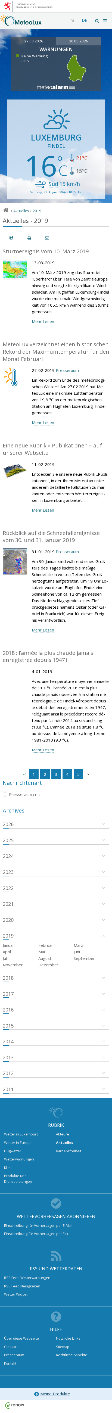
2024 (8, 856)
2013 (8, 1057)
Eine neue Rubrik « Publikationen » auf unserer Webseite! (52, 449)
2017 (8, 994)
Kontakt (10, 1363)
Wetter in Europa (18, 1142)
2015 (8, 1025)
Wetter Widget (15, 1294)
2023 (8, 872)
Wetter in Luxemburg (21, 1134)
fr (72, 20)
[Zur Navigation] (105, 20)
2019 (37, 210)
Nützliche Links (68, 1338)
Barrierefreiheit (68, 1151)
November (13, 964)
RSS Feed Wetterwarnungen (27, 1277)
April (7, 951)
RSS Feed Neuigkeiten (22, 1286)
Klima (8, 1167)
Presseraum (67, 370)
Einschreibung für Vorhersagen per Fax (36, 1233)
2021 (8, 904)
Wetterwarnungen (19, 1159)
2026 (8, 824)
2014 (8, 1041)
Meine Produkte (55, 1393)
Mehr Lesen (43, 321)
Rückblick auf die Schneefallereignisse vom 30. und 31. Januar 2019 (51, 536)
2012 (8, 1073)
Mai (41, 951)
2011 (8, 1089)
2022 (8, 888)
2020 (8, 920)
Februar (45, 945)
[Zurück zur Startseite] (21, 23)
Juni (77, 951)
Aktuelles (21, 210)
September (84, 958)
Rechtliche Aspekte (71, 1354)
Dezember (48, 964)
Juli (5, 958)
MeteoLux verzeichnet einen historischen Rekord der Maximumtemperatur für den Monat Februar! (56, 351)
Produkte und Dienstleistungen (18, 1178)
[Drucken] (30, 238)
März (78, 945)
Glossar (10, 1346)
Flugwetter (12, 1151)
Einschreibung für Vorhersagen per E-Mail (38, 1225)
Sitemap (62, 1346)
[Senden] (48, 238)
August (44, 958)
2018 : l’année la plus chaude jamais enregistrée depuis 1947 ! (48, 656)
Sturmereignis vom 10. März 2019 (46, 251)
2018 (8, 978)
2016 (8, 1009)
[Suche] (97, 20)
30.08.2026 (78, 41)
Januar (8, 945)
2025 (8, 840)
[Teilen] (12, 238)
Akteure (62, 1134)
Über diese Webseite (21, 1338)
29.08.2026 (33, 41)
